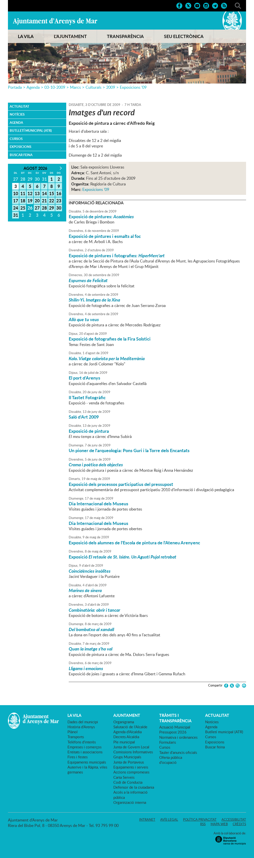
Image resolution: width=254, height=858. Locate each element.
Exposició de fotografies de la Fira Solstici (110, 339)
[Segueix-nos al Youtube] (197, 5)
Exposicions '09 (133, 87)
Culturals (93, 87)
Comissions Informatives (133, 751)
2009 (110, 87)
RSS (203, 824)
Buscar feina (21, 155)
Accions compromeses (131, 772)
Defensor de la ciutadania (133, 787)
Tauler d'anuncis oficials (178, 752)
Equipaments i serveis (130, 767)
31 (15, 215)
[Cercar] (238, 5)
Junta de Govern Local (131, 746)
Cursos (16, 138)
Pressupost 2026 (173, 731)
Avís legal (169, 819)
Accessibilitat (234, 819)
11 (22, 193)
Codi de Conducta (127, 782)
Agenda (33, 87)
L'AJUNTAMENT (70, 36)
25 (22, 208)
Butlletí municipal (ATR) (31, 130)
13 (37, 193)
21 (44, 201)
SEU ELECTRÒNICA (184, 36)
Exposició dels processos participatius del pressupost (121, 484)
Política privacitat (200, 819)
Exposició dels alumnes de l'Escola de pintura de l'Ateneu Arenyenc (134, 542)
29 (51, 208)
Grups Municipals (127, 756)
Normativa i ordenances (178, 737)
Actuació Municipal (174, 727)
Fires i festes (77, 756)
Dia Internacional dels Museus (98, 503)
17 (15, 201)
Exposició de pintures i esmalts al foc (105, 236)
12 (30, 193)
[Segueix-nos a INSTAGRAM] (206, 5)
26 (30, 208)
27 (37, 208)
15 (51, 193)
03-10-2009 (54, 87)
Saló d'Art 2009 (84, 417)
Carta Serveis (123, 777)
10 (15, 193)
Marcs (75, 87)
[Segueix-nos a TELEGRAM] (215, 5)
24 (15, 208)
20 (37, 201)
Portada (15, 87)
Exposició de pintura (89, 431)
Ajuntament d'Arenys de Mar (55, 21)
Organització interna (129, 802)
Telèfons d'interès (81, 741)
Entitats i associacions (84, 751)
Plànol (72, 731)
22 (51, 201)
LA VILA (26, 36)
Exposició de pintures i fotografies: (117, 255)
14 (44, 193)
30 (58, 208)
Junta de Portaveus (128, 762)
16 (58, 193)
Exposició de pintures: (101, 216)
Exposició (122, 557)
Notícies (17, 114)
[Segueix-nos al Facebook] (179, 5)
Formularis (167, 742)
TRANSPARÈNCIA (125, 36)
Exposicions (20, 146)
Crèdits (239, 824)
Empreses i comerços (84, 746)
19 (30, 201)
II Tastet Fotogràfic (87, 397)
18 (22, 201)
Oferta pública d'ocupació (170, 760)
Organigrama (123, 721)
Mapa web (219, 824)
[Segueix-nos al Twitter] (188, 5)
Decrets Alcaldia (126, 736)
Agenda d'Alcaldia (127, 731)
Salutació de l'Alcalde (130, 726)
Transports (75, 736)
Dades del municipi (82, 721)
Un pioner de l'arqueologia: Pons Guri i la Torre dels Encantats (129, 450)
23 (58, 201)
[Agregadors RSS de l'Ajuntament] (224, 5)
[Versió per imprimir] (243, 686)
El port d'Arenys (84, 378)
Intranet (147, 819)
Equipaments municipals (86, 762)
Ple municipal (124, 741)
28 (44, 208)
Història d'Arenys (81, 726)
